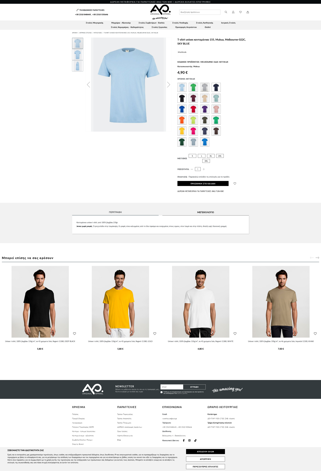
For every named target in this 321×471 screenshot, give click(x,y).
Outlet (208, 27)
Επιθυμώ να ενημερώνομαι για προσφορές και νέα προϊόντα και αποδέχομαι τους (184, 392)
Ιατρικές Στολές (228, 22)
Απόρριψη (205, 459)
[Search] (226, 12)
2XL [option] (220, 155)
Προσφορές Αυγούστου (186, 27)
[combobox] (199, 12)
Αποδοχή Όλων (205, 451)
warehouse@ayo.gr (169, 418)
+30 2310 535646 (100, 14)
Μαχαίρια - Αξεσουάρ (121, 22)
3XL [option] (206, 160)
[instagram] (189, 440)
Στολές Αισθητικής (204, 22)
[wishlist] (235, 183)
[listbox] (206, 159)
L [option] (201, 155)
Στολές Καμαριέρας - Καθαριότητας (127, 27)
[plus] (203, 169)
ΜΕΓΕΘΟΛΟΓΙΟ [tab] (205, 212)
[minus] (191, 169)
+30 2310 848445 (83, 14)
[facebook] (184, 440)
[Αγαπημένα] (240, 12)
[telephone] (77, 10)
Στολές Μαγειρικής (94, 22)
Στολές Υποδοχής (180, 22)
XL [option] (211, 155)
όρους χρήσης (182, 393)
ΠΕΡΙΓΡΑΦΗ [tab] (115, 212)
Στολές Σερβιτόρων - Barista (151, 22)
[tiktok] (195, 440)
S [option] (192, 155)
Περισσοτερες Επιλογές (205, 466)
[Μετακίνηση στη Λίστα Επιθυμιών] (74, 334)
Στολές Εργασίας (159, 27)
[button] (88, 85)
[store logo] (160, 12)
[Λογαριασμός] (233, 12)
